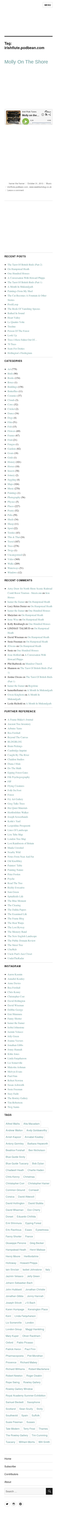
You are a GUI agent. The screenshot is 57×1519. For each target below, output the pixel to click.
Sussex (30, 1422)
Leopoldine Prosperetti (19, 825)
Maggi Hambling (34, 1329)
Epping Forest (33, 1223)
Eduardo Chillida (26, 1216)
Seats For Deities (16, 348)
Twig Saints (13, 1107)
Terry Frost (29, 1428)
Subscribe (10, 1466)
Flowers (12, 431)
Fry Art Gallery (15, 799)
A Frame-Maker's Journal (20, 719)
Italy (47, 1269)
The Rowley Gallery (18, 1098)
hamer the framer (17, 183)
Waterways (13, 568)
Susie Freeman (15, 1089)
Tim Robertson (15, 1102)
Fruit (10, 439)
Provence (11, 1362)
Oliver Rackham (31, 1336)
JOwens (12, 646)
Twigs (11, 550)
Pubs (10, 515)
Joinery (11, 475)
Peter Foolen (14, 874)
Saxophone (33, 1402)
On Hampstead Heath (18, 269)
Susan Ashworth (16, 1084)
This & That (14, 537)
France (29, 1236)
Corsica (10, 1196)
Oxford (9, 1342)
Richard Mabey (28, 1362)
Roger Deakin (34, 1375)
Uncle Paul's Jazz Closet (20, 953)
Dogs (10, 417)
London (29, 1322)
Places (11, 506)
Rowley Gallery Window (19, 1389)
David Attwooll (26, 1196)
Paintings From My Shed (20, 291)
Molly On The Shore (26, 62)
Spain (24, 1415)
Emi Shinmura (15, 1014)
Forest (11, 794)
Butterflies (13, 391)
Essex (28, 1230)
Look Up (12, 335)
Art (9, 369)
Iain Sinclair (12, 1269)
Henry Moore (13, 1256)
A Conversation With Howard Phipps (26, 277)
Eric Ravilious (13, 1230)
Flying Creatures (16, 785)
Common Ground (15, 1190)
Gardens (12, 448)
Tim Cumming (40, 1435)
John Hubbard (14, 1289)
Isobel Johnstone (16, 1027)
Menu (47, 4)
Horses (11, 466)
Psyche (11, 878)
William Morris (27, 1442)
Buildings (12, 386)
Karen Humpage (15, 1309)
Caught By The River (18, 755)
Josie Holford (14, 654)
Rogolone (33, 685)
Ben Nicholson (36, 1150)
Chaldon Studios (16, 759)
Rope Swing (13, 1382)
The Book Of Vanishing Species (24, 308)
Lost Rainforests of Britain (21, 843)
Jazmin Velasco (15, 1031)
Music (49, 183)
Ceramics (12, 395)
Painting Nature (15, 869)
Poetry (11, 510)
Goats (10, 453)
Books (11, 378)
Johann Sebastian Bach (19, 1283)
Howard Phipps (28, 1263)
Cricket (11, 408)
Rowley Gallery (32, 1382)
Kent (8, 1316)
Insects (11, 470)
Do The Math (14, 768)
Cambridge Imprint (17, 750)
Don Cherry (33, 1210)
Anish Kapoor (13, 1137)
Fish (10, 426)
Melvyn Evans (15, 1071)
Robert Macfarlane (38, 1369)
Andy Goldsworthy (36, 1130)
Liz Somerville (15, 1062)
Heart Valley (14, 317)
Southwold (12, 1415)
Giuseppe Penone (16, 1243)
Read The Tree (15, 883)
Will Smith (44, 1442)
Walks (11, 563)
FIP (9, 781)
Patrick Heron (13, 1349)
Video (11, 559)
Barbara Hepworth (37, 1143)
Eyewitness (42, 1230)
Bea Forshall (14, 732)
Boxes (11, 382)
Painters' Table (15, 865)
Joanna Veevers (15, 1040)
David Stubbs (35, 1203)
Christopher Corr (16, 996)
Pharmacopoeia (15, 1356)
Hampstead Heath (16, 1249)
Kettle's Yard (14, 821)
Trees (10, 545)
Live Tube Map (15, 834)
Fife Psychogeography (19, 777)
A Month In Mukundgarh (20, 286)
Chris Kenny (14, 992)
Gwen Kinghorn (16, 694)
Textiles (11, 532)
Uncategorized (15, 554)
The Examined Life (17, 914)
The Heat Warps (16, 922)
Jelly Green (13, 1036)
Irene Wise (13, 619)
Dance (11, 413)
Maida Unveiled (16, 847)
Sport (10, 528)
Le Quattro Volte (16, 322)
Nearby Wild (14, 852)
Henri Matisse (37, 1249)
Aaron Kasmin (15, 974)
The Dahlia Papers (17, 909)
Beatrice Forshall (15, 1150)
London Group (14, 1329)
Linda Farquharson (17, 1058)
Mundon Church (33, 663)
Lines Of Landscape (18, 830)
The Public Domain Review (22, 940)
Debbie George (15, 1009)
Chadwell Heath (15, 1170)
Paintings (12, 492)
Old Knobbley (15, 861)
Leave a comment (15, 190)
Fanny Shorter (15, 1018)
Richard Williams (15, 1369)
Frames (11, 435)
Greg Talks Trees (16, 803)
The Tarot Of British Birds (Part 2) (25, 264)
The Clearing (14, 905)
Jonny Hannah (15, 1049)
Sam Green (13, 892)
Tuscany (10, 1442)
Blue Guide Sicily (15, 1157)
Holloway (11, 1263)
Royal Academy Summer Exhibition (26, 1395)
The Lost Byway (16, 927)
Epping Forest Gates (18, 772)
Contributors (11, 1474)
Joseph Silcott (14, 1302)
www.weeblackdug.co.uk (40, 186)
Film (10, 422)
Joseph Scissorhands (18, 816)
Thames (43, 1428)
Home (7, 1458)
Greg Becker (37, 1243)
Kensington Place (38, 1309)
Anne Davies (14, 983)
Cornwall (34, 1190)
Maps (10, 484)
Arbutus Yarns (15, 728)
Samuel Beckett (14, 1402)
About (7, 1482)
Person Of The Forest (18, 330)
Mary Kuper (12, 1336)
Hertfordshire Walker (18, 812)
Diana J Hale (14, 763)
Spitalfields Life (15, 896)
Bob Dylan (38, 1163)
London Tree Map (17, 838)
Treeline (12, 326)
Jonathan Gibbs (15, 1045)
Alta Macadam (31, 1123)
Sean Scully (26, 1409)
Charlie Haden (36, 1170)
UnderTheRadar (16, 958)
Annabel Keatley (16, 978)
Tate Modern (13, 1428)
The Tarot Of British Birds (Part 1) (25, 282)
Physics (11, 501)
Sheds (11, 519)
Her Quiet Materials (17, 808)
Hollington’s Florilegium (20, 353)
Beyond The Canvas (18, 737)
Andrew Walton (14, 1130)
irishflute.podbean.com (17, 186)
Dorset (9, 1216)
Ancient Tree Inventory (19, 724)
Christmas (29, 1176)
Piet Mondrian (35, 1356)
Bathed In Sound (16, 313)
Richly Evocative (16, 887)
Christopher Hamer (38, 1183)
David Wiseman (16, 1005)
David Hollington (16, 1000)
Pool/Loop (13, 304)
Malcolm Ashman (16, 1067)
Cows (10, 404)
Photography (14, 497)
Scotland (11, 1409)
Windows (12, 572)
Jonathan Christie (35, 1289)
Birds (10, 373)
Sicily (40, 1409)
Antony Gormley (15, 1143)
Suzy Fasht (13, 1093)
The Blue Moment (17, 900)
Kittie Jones (13, 1054)
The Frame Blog (16, 918)
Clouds (11, 400)
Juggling (12, 479)
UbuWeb (12, 949)
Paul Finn (12, 1076)
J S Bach (30, 1302)
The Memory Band (17, 931)
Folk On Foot (14, 790)
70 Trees (12, 344)
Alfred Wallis (13, 1123)
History (11, 461)
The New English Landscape (22, 936)
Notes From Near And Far (21, 856)
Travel (11, 541)
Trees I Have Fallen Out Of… (22, 339)
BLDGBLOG (15, 741)
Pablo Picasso (25, 1342)
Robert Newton (15, 1080)
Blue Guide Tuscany (17, 1163)
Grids (10, 457)
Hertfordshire (31, 1256)
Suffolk (36, 1415)
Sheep (11, 523)
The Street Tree (15, 945)
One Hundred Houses (18, 273)
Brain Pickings (15, 746)
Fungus (11, 444)
